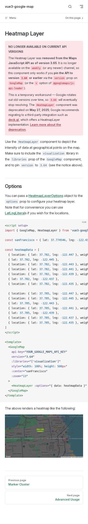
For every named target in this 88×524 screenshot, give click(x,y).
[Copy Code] (81, 226)
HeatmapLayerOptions (45, 196)
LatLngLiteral (15, 213)
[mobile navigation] (81, 6)
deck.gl (13, 119)
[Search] (70, 6)
